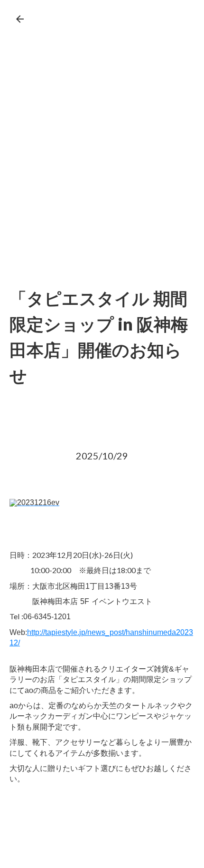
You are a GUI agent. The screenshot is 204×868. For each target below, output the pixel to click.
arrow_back (20, 19)
